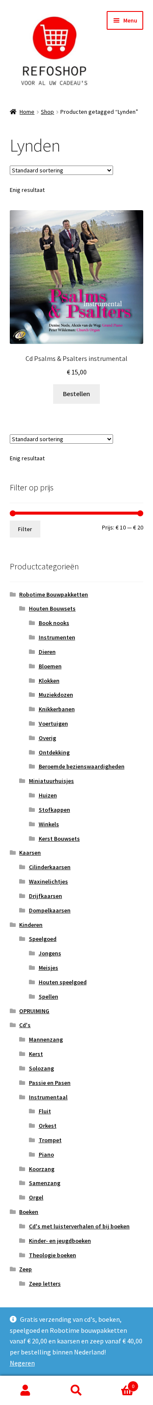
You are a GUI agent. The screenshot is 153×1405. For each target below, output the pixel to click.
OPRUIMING (34, 1011)
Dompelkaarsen (50, 910)
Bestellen (76, 393)
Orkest (48, 1125)
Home (27, 111)
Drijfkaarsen (45, 896)
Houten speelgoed (63, 982)
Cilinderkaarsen (50, 867)
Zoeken (76, 1390)
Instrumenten (57, 637)
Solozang (41, 1068)
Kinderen (30, 925)
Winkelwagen (118, 1383)
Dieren (47, 652)
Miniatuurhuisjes (51, 781)
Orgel (36, 1197)
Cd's (25, 1025)
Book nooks (54, 623)
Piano (46, 1154)
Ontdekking (54, 752)
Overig (47, 738)
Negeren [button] (22, 1363)
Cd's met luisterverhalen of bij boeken (79, 1226)
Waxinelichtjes (48, 881)
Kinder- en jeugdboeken (60, 1241)
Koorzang (41, 1169)
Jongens (50, 953)
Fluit (45, 1111)
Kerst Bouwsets (59, 838)
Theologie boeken (52, 1255)
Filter (25, 529)
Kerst (36, 1054)
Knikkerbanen (57, 709)
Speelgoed (43, 939)
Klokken (49, 680)
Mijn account (25, 1390)
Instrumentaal (48, 1097)
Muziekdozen (56, 694)
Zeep (25, 1269)
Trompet (50, 1140)
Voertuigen (53, 723)
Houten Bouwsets (52, 608)
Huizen (48, 795)
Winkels (49, 824)
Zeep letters (45, 1283)
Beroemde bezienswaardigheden (82, 766)
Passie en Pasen (50, 1083)
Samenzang (44, 1183)
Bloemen (50, 666)
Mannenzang (46, 1039)
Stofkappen (54, 810)
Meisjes (48, 967)
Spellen (48, 996)
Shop (47, 111)
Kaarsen (30, 852)
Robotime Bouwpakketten (53, 594)
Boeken (28, 1212)
